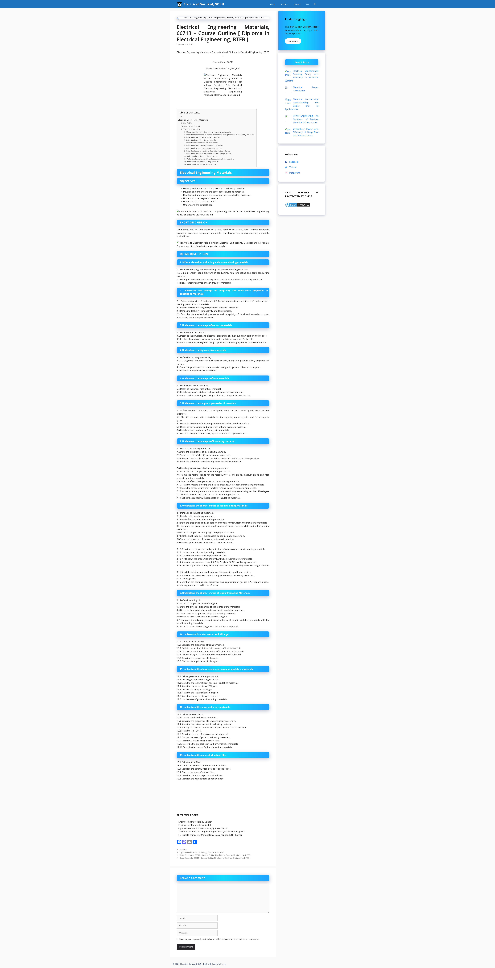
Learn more (293, 41)
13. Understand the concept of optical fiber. (200, 164)
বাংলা (307, 4)
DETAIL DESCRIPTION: (190, 129)
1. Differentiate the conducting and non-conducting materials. (207, 132)
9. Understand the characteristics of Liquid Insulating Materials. (207, 153)
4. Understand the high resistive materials (200, 140)
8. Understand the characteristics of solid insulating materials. (207, 151)
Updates (296, 4)
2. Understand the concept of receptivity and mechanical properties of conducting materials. (219, 135)
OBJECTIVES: (186, 123)
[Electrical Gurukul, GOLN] (179, 4)
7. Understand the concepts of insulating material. (203, 148)
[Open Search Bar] (314, 4)
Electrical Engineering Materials (193, 120)
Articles (284, 4)
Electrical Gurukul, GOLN (204, 4)
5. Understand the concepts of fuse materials (201, 143)
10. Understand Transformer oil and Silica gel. (201, 156)
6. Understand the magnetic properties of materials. (203, 145)
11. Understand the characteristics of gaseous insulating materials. (209, 159)
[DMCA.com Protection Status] (298, 206)
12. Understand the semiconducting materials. (201, 162)
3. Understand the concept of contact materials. (202, 137)
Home (273, 4)
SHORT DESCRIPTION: (190, 126)
